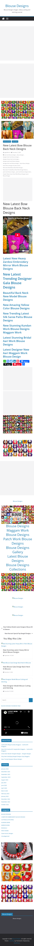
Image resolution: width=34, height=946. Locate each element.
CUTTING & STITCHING (7, 820)
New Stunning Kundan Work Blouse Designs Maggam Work (17, 329)
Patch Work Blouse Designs (17, 541)
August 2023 (4, 780)
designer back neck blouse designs (11, 157)
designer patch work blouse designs (11, 161)
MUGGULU (4, 828)
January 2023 (4, 796)
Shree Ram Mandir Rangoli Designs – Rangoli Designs (16, 753)
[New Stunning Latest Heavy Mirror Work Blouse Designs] (17, 644)
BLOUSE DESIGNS (7, 141)
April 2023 (4, 788)
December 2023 (5, 771)
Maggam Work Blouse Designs (17, 532)
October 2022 (5, 804)
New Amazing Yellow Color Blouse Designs (16, 306)
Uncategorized (5, 836)
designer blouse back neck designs (11, 159)
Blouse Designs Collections (17, 567)
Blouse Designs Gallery (17, 549)
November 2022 (5, 802)
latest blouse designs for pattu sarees (11, 165)
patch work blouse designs (9, 172)
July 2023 (3, 782)
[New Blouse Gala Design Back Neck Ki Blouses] (16, 663)
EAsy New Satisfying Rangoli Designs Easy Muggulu (15, 756)
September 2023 (5, 777)
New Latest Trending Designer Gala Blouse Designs (17, 280)
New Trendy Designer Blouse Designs (11, 759)
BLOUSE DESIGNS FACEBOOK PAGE (10, 706)
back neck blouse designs (10, 155)
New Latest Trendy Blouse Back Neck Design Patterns (15, 169)
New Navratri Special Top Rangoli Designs (18, 633)
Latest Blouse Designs (17, 558)
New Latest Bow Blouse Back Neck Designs (13, 167)
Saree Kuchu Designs (7, 833)
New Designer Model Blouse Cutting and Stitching (16, 687)
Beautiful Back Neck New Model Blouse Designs (15, 296)
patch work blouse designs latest (23, 172)
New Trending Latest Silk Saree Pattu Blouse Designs (17, 317)
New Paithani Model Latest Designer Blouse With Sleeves (18, 628)
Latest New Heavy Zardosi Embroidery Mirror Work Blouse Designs (15, 264)
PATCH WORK (15, 141)
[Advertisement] (17, 43)
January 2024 (4, 769)
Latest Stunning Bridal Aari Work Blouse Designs (17, 341)
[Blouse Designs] (3, 19)
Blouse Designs (17, 5)
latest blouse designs (24, 163)
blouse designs (20, 155)
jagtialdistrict (7, 152)
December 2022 (5, 799)
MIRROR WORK (5, 825)
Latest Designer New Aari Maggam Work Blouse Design (16, 353)
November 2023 (5, 774)
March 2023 (4, 791)
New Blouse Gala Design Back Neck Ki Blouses (16, 668)
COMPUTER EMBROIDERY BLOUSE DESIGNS (13, 817)
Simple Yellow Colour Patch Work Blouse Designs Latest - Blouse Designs (16, 175)
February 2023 (5, 793)
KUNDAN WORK (5, 822)
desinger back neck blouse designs (11, 163)
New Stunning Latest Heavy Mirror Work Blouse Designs (16, 651)
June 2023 (4, 785)
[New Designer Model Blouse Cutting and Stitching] (17, 679)
